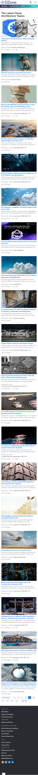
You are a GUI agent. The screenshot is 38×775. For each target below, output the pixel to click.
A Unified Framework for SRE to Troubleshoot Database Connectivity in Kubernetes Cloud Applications (18, 310)
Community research (7, 717)
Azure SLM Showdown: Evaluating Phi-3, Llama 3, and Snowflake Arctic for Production (18, 412)
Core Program (5, 733)
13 (12, 701)
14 (16, 701)
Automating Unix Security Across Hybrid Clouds (16, 550)
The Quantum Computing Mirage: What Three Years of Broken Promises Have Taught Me (18, 447)
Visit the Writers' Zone (7, 736)
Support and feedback (7, 714)
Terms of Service (6, 742)
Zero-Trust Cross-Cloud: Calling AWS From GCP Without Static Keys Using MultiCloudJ (18, 276)
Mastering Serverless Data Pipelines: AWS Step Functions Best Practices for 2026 (16, 583)
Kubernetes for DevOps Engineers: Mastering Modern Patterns (18, 40)
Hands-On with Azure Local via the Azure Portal (16, 73)
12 (7, 701)
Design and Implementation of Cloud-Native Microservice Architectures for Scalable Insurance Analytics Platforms (18, 684)
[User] (30, 2)
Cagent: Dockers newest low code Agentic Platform (17, 343)
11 (3, 701)
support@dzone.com (7, 758)
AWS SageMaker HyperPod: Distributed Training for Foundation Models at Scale (17, 517)
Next (23, 701)
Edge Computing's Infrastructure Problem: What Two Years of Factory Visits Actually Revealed (17, 376)
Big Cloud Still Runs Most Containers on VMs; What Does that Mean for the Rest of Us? (17, 140)
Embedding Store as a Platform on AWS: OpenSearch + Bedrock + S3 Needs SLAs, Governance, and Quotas (18, 617)
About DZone (4, 711)
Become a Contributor (7, 731)
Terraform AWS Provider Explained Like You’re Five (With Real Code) (19, 242)
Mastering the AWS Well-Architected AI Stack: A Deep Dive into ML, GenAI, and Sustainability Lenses (18, 105)
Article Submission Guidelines (9, 728)
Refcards (4, 6)
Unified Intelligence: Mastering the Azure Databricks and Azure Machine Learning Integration (18, 174)
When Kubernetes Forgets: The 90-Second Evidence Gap (18, 651)
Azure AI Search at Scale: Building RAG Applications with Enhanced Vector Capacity (17, 483)
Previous (6, 697)
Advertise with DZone (7, 722)
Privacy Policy (5, 745)
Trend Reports (14, 6)
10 (33, 697)
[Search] (35, 2)
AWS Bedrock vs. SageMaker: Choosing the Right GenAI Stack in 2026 (18, 208)
